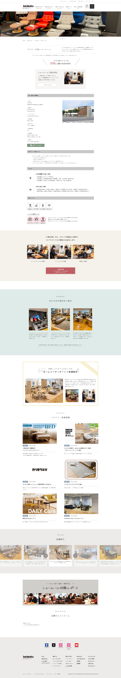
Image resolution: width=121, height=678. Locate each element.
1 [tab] (56, 38)
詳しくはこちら (48, 85)
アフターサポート (69, 658)
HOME (24, 40)
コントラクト (87, 1)
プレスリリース (91, 661)
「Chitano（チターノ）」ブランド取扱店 (40, 161)
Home (43, 656)
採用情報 (78, 663)
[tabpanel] (60, 24)
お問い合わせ (80, 1)
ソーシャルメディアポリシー (39, 673)
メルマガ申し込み (72, 1)
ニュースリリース (91, 656)
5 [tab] (64, 38)
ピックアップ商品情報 (57, 663)
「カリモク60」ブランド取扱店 (38, 157)
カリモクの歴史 (91, 658)
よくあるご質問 (69, 665)
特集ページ (55, 656)
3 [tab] (60, 38)
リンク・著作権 (57, 673)
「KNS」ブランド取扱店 (37, 159)
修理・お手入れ (69, 656)
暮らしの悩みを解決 (57, 658)
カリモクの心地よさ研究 (57, 661)
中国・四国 (37, 40)
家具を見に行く (30, 40)
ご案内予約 (60, 270)
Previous (45, 556)
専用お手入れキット (70, 663)
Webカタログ (79, 656)
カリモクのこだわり (57, 665)
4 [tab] (62, 38)
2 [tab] (58, 38)
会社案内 (78, 661)
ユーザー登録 (68, 661)
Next (75, 556)
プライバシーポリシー (27, 673)
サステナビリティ (63, 1)
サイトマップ (49, 673)
